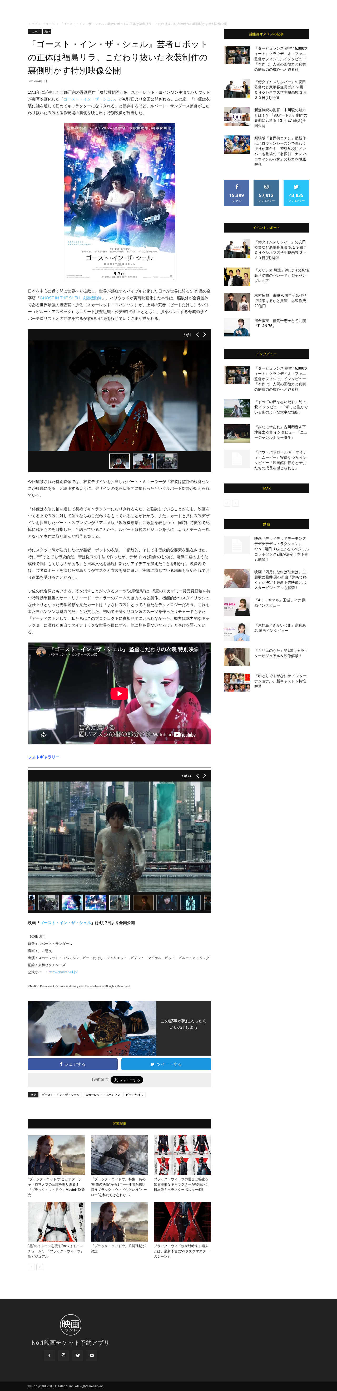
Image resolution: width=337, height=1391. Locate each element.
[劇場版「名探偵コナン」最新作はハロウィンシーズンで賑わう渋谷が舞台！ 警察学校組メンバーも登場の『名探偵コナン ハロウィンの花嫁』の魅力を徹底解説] (237, 144)
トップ (32, 24)
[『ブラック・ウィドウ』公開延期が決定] (119, 1222)
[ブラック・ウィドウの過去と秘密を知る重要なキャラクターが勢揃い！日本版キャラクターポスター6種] (182, 1155)
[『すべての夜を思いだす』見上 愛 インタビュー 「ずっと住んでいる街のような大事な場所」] (237, 408)
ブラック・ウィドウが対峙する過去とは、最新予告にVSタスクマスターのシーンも (181, 1251)
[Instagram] (63, 1355)
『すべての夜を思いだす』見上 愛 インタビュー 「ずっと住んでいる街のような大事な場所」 (281, 407)
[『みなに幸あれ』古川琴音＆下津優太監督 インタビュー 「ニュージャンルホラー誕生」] (237, 433)
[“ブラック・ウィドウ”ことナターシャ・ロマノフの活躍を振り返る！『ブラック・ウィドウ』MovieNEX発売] (56, 1155)
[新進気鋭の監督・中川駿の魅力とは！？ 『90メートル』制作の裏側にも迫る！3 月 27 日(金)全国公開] (237, 116)
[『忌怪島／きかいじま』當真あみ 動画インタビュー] (237, 632)
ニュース (48, 24)
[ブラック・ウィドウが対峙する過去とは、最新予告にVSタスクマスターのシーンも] (182, 1222)
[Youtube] (92, 1355)
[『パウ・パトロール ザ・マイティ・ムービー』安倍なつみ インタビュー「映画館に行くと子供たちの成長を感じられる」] (237, 459)
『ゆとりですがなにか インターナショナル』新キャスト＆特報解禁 (280, 681)
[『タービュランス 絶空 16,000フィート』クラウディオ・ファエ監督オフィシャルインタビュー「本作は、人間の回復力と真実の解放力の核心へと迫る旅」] (237, 55)
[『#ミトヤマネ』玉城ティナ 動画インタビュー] (237, 606)
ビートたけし (134, 1095)
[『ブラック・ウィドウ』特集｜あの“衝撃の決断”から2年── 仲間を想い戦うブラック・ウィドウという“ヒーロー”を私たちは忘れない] (119, 1155)
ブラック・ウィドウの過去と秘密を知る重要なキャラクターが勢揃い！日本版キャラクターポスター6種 (181, 1184)
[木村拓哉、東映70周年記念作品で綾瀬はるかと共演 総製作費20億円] (237, 302)
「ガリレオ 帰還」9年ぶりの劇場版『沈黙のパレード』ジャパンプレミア (281, 275)
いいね (236, 182)
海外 (47, 31)
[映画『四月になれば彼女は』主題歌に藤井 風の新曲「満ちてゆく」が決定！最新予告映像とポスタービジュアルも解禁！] (237, 578)
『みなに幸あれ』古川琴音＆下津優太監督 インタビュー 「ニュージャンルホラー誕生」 (281, 432)
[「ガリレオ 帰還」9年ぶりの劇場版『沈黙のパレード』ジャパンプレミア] (237, 277)
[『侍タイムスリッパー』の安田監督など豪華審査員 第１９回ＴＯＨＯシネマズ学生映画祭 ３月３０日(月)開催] (237, 88)
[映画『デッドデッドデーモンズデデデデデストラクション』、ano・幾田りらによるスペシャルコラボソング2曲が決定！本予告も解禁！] (237, 545)
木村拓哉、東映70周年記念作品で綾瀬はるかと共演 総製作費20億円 (280, 300)
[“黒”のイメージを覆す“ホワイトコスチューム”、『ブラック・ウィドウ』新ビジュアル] (56, 1222)
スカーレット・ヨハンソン (102, 1095)
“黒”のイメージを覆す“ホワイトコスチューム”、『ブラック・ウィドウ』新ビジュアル (56, 1251)
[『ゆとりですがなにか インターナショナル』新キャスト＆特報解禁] (237, 682)
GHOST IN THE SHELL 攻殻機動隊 (71, 298)
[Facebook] (49, 1355)
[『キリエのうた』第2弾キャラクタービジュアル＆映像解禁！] (237, 657)
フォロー (266, 182)
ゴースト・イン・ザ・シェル (89, 99)
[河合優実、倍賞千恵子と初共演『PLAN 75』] (237, 327)
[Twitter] (77, 1355)
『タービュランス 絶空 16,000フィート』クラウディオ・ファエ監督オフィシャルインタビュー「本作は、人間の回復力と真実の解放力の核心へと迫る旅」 (281, 59)
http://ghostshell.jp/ (63, 972)
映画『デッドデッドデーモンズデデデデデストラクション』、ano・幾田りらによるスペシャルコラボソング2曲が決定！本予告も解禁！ (281, 549)
